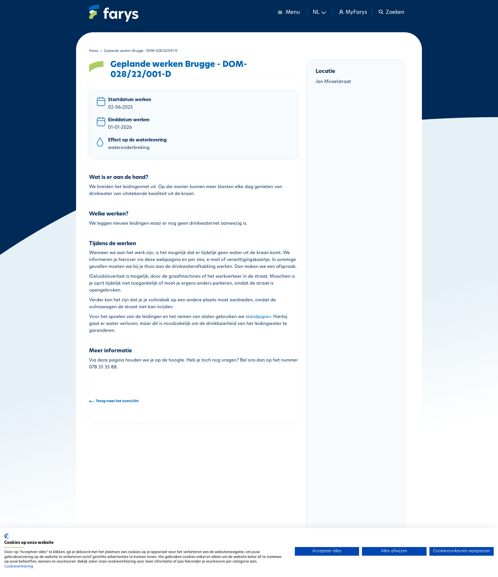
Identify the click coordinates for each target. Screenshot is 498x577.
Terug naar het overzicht (117, 401)
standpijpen (258, 317)
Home (94, 51)
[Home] (113, 13)
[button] (320, 12)
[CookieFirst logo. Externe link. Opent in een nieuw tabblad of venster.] (6, 536)
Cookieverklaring (18, 566)
